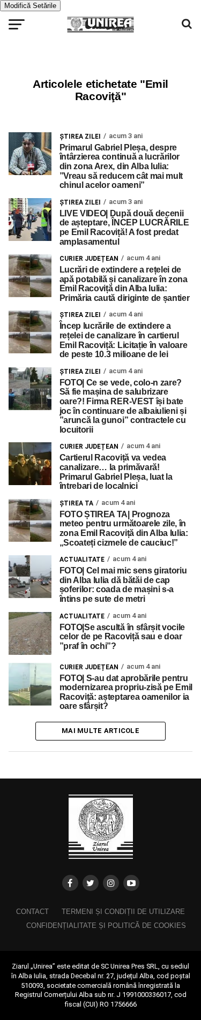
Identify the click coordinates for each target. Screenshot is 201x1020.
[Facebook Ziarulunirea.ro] (70, 883)
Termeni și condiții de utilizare (123, 912)
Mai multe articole (100, 731)
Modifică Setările (30, 6)
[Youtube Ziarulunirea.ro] (131, 883)
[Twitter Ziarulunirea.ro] (91, 883)
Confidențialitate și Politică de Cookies (106, 925)
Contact (32, 912)
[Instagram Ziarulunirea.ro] (111, 883)
